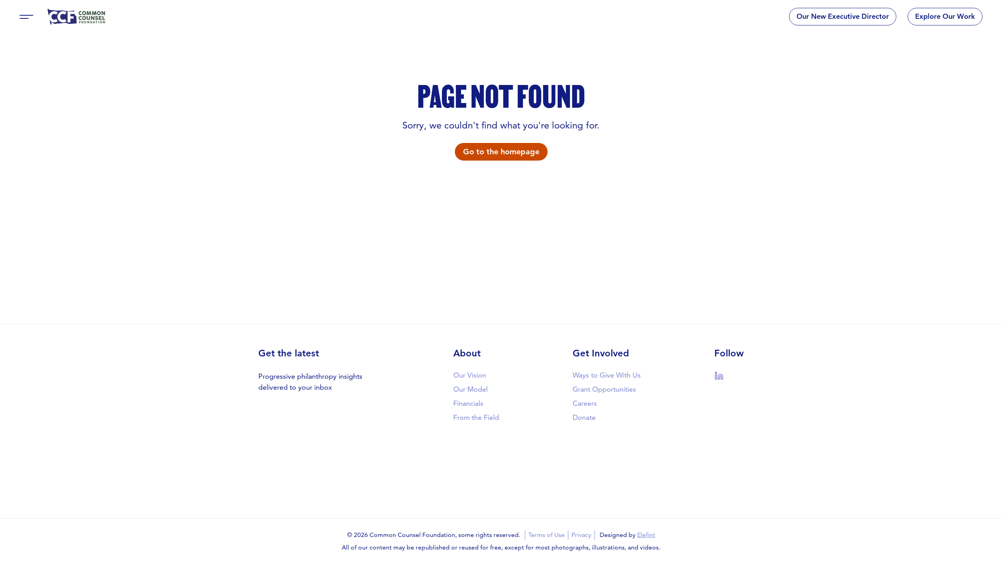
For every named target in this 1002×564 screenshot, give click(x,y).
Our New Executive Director (843, 16)
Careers (585, 403)
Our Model (470, 389)
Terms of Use (546, 535)
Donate (584, 417)
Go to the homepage (501, 151)
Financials (468, 403)
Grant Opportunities (604, 389)
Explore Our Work (945, 16)
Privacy (581, 535)
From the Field (476, 417)
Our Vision (469, 375)
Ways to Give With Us (607, 375)
